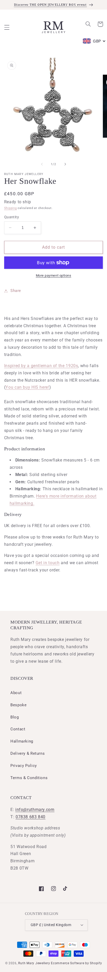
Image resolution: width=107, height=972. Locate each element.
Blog (14, 717)
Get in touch (48, 562)
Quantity (11, 217)
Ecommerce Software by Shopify (76, 963)
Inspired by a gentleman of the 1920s (41, 365)
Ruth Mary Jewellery (34, 963)
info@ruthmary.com (35, 809)
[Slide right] (65, 164)
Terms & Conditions (29, 777)
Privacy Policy (23, 765)
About (16, 692)
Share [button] (15, 290)
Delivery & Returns (27, 753)
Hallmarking (21, 741)
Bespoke (18, 705)
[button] (7, 27)
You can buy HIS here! (27, 387)
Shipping (10, 208)
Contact (17, 729)
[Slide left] (42, 164)
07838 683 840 (30, 816)
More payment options (53, 275)
